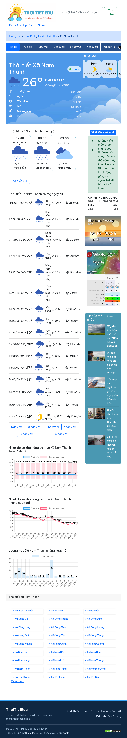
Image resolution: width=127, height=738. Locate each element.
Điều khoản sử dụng (108, 716)
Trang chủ (15, 36)
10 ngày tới (109, 46)
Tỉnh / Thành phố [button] (19, 25)
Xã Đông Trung (95, 635)
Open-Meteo (32, 733)
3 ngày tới (59, 46)
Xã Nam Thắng (95, 660)
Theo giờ (27, 46)
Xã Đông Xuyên (23, 643)
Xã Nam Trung (58, 668)
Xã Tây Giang (22, 677)
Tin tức (41, 25)
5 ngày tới (75, 46)
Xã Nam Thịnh (22, 668)
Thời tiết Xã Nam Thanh (31, 68)
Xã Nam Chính (58, 643)
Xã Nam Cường (95, 643)
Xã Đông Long (22, 627)
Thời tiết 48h (19, 181)
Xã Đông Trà (57, 635)
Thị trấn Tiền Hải (23, 610)
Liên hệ (87, 711)
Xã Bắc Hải (92, 610)
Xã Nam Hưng (22, 660)
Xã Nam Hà (20, 652)
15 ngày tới (61, 434)
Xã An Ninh (56, 610)
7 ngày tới (92, 46)
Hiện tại (13, 46)
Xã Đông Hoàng (59, 618)
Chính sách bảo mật (108, 711)
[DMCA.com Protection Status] (113, 731)
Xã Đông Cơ (21, 618)
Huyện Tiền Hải (47, 36)
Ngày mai (43, 46)
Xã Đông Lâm (94, 618)
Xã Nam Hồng (94, 652)
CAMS (66, 733)
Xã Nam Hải (57, 652)
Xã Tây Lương (58, 677)
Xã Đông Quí (21, 635)
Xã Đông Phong (95, 627)
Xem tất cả (112, 318)
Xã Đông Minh (58, 627)
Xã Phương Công (96, 668)
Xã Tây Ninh (93, 677)
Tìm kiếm (110, 12)
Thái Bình (30, 36)
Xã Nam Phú (57, 660)
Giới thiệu (73, 711)
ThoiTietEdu (17, 709)
